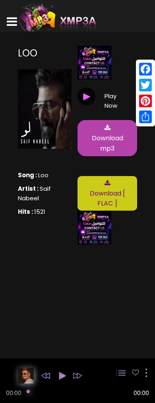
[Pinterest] (145, 101)
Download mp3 (107, 143)
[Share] (145, 117)
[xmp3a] (57, 17)
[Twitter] (145, 85)
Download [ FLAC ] (107, 198)
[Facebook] (145, 69)
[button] (45, 376)
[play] (135, 373)
